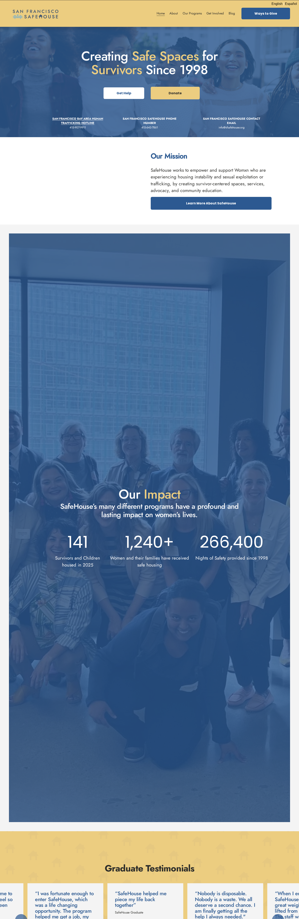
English (277, 3)
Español (291, 3)
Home (161, 13)
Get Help (124, 93)
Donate (175, 93)
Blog (232, 13)
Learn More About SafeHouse (211, 203)
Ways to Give (265, 13)
